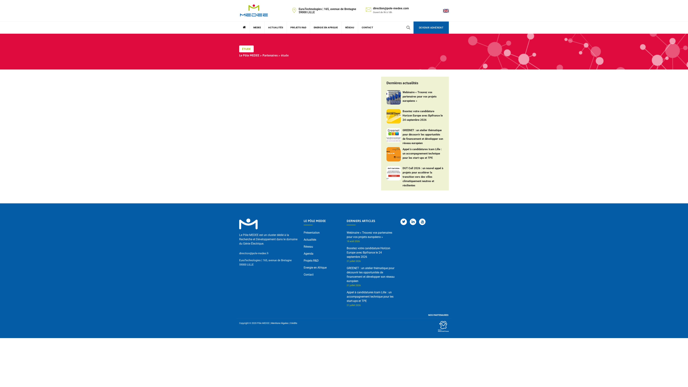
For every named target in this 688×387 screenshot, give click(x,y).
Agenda (308, 253)
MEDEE (257, 27)
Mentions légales (279, 323)
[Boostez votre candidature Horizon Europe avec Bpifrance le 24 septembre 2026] (393, 116)
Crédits (293, 323)
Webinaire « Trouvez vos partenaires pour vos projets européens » (420, 96)
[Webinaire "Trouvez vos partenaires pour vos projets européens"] (393, 97)
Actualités (275, 27)
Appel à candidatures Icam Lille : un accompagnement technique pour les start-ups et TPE (422, 153)
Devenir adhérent (431, 27)
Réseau (349, 27)
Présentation (312, 232)
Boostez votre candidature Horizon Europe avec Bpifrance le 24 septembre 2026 (423, 115)
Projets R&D (298, 27)
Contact (367, 27)
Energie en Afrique (326, 27)
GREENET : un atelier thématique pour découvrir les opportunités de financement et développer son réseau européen (423, 137)
